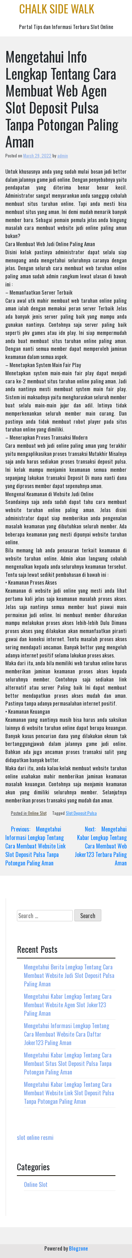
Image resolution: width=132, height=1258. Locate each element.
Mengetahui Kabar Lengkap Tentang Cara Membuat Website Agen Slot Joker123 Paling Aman (68, 1005)
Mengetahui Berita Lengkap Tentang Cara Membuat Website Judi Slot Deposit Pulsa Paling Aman (69, 975)
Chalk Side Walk (56, 8)
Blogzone (78, 1248)
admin (62, 155)
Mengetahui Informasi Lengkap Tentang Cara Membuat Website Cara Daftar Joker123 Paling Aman (66, 1034)
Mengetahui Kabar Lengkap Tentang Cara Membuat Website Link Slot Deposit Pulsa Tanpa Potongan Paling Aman (69, 1093)
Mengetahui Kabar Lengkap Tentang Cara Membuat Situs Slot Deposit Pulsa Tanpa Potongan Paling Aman (68, 1063)
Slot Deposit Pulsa (81, 813)
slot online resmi (35, 1137)
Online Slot (37, 813)
